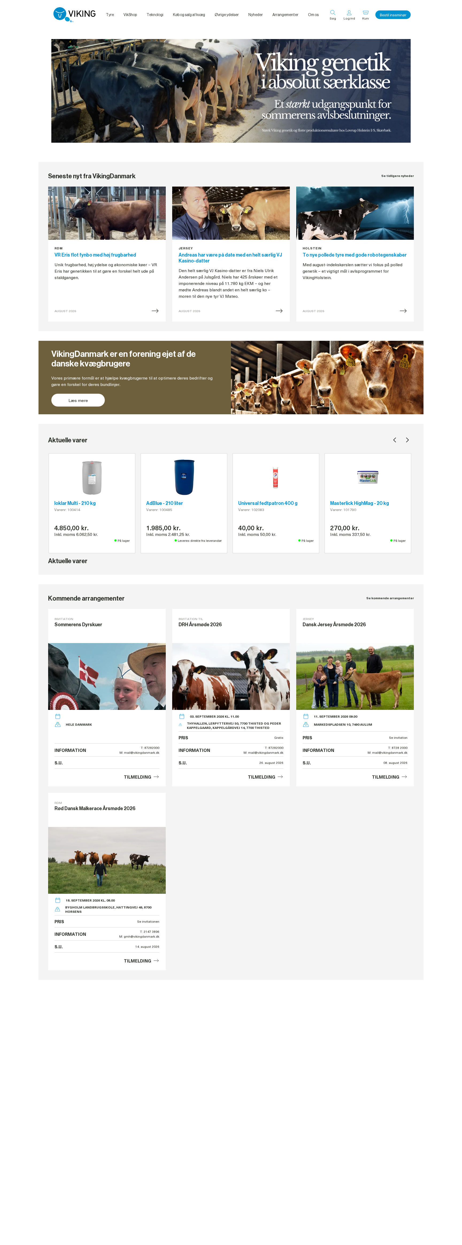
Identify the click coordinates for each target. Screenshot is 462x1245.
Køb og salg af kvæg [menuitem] (189, 14)
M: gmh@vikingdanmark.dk (139, 936)
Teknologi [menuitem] (155, 14)
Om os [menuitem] (313, 14)
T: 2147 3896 (149, 931)
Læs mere (78, 400)
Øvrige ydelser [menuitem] (227, 14)
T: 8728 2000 (397, 747)
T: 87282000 (150, 747)
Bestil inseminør (393, 15)
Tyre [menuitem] (110, 14)
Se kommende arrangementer (390, 598)
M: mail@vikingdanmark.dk (139, 752)
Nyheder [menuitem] (255, 14)
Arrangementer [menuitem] (285, 14)
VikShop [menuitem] (130, 14)
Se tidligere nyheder (397, 176)
